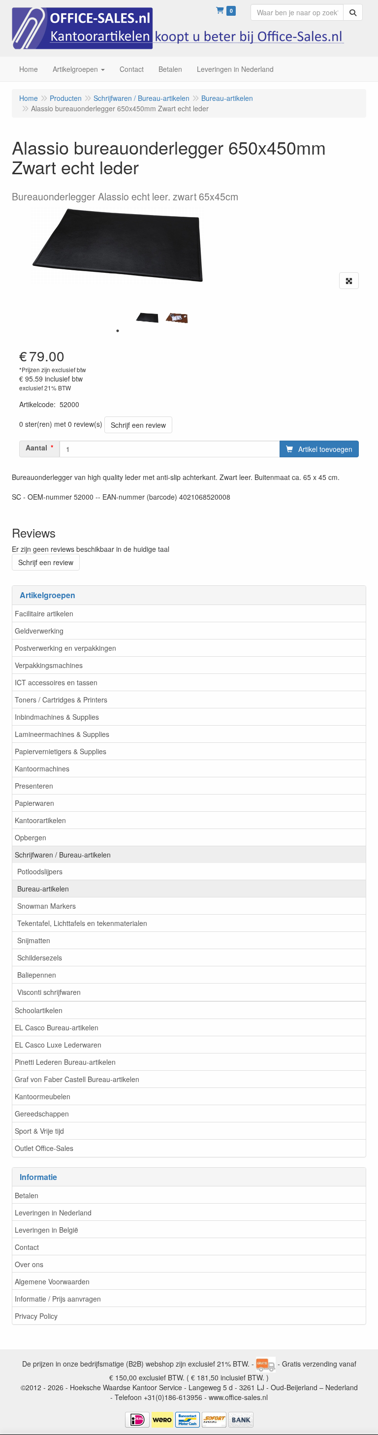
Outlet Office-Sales (44, 1148)
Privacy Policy (36, 1316)
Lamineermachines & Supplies (62, 734)
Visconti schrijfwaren (49, 992)
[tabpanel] (147, 317)
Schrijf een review (138, 425)
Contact (27, 1247)
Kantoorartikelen (40, 820)
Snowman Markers (46, 906)
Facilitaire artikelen (44, 613)
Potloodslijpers (40, 871)
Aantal (36, 447)
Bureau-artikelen (43, 888)
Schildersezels (39, 957)
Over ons (29, 1264)
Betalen (26, 1195)
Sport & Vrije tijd (39, 1131)
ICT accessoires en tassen (56, 682)
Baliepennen (36, 975)
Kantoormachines (42, 768)
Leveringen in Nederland (53, 1212)
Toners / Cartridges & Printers (61, 699)
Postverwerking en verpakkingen (65, 648)
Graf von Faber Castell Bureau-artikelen (77, 1079)
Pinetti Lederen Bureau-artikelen (65, 1062)
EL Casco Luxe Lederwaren (58, 1045)
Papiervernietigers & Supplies (60, 751)
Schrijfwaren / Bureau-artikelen (63, 855)
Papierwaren (34, 803)
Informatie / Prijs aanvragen (58, 1299)
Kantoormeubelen (42, 1096)
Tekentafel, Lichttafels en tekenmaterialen (82, 923)
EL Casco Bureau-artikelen (56, 1027)
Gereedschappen (42, 1113)
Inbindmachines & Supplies (57, 717)
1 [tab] (118, 331)
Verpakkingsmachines (49, 665)
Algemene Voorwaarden (52, 1281)
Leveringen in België (46, 1230)
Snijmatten (33, 940)
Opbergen (30, 837)
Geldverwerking (39, 631)
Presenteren (34, 786)
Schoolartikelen (39, 1010)
